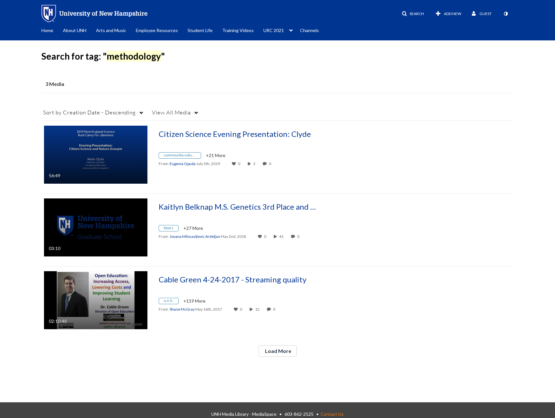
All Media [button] (171, 112)
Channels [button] (309, 30)
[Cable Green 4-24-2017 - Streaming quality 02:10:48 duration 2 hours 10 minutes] (95, 299)
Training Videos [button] (238, 30)
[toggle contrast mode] (506, 14)
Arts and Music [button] (111, 30)
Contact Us (332, 414)
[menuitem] (52, 30)
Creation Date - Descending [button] (89, 112)
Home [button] (47, 30)
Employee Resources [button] (157, 30)
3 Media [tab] (54, 84)
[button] (413, 14)
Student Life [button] (200, 30)
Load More (277, 351)
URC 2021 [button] (273, 30)
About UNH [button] (74, 30)
